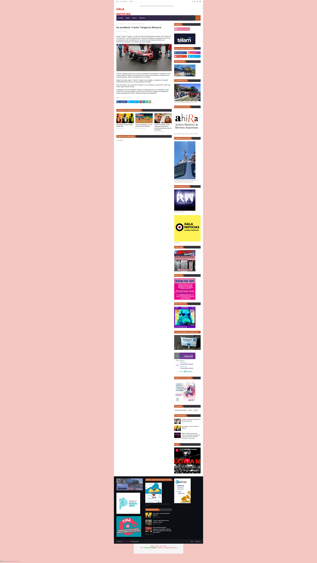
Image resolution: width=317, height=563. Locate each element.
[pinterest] (200, 1)
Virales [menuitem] (128, 18)
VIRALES (196, 410)
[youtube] (180, 56)
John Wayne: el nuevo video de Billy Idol (124, 125)
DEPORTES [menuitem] (142, 18)
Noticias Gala (121, 31)
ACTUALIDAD (123, 97)
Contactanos (198, 541)
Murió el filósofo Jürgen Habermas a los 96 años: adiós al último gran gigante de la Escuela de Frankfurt (162, 530)
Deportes (122, 24)
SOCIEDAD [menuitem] (120, 18)
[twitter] (197, 1)
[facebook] (192, 1)
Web (117, 1)
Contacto (131, 1)
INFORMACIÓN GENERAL (180, 410)
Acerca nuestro (123, 1)
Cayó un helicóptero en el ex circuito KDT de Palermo (143, 125)
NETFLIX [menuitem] (134, 18)
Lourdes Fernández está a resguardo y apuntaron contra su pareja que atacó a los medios (163, 127)
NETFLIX (190, 410)
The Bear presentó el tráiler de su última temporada (191, 420)
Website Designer (126, 541)
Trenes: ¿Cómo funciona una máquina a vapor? (161, 521)
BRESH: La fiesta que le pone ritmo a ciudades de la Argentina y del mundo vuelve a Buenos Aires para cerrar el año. (191, 436)
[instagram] (195, 1)
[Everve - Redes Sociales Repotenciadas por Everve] (182, 502)
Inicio (117, 24)
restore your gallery (150, 547)
